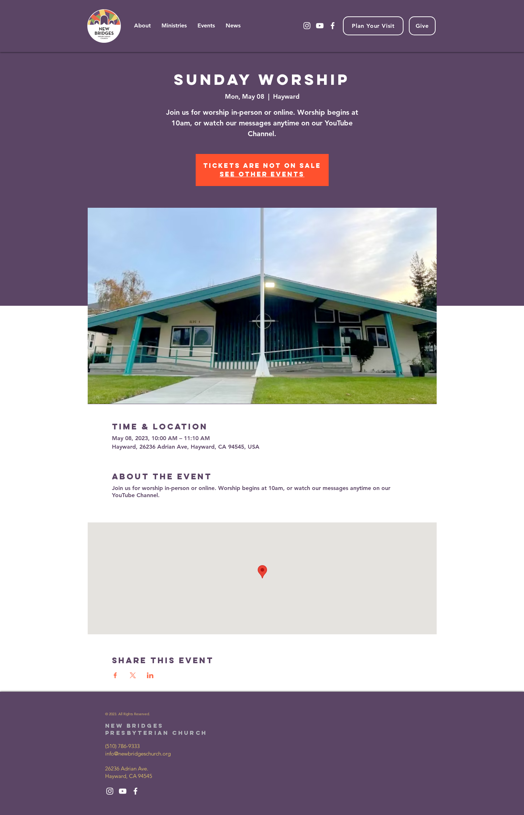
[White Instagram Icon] (307, 25)
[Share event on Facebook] (115, 675)
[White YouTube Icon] (319, 25)
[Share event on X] (132, 675)
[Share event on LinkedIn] (150, 675)
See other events (262, 174)
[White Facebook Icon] (332, 25)
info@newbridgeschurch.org (138, 753)
